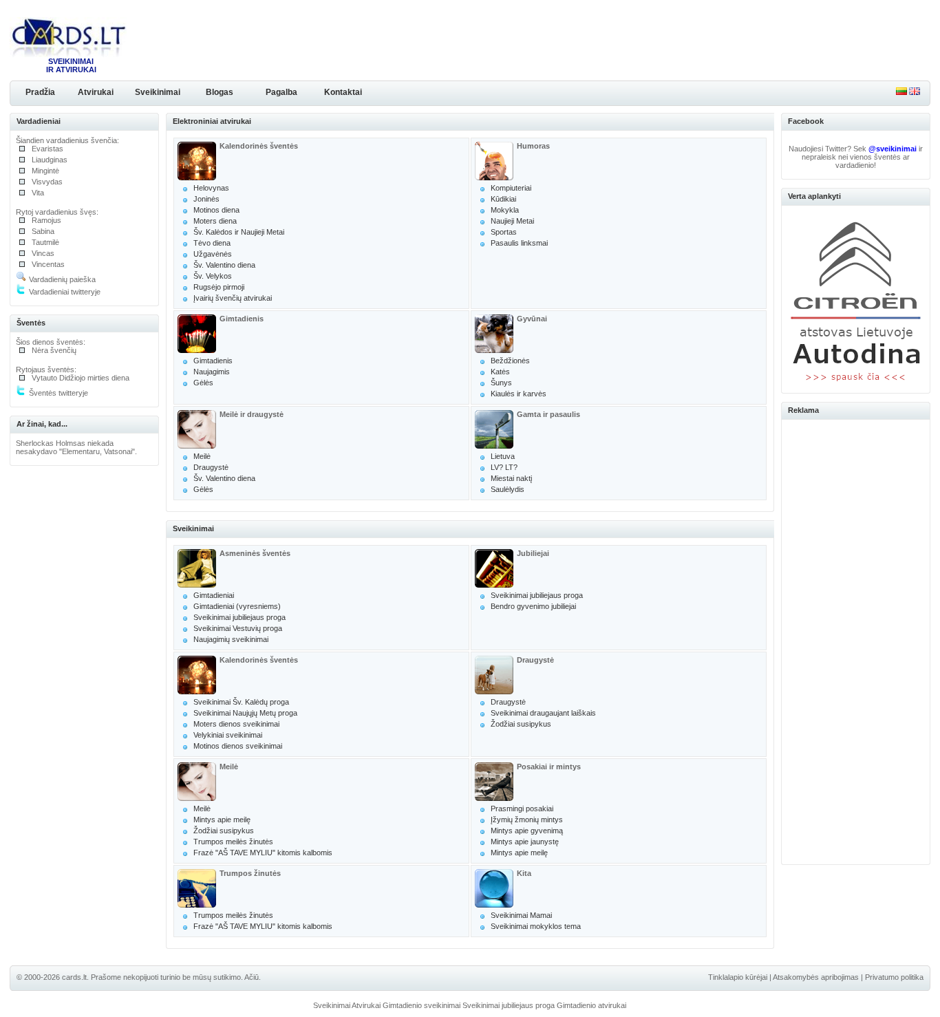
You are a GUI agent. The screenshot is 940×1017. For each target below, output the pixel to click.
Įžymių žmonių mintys (527, 819)
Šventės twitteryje (57, 393)
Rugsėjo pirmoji (218, 287)
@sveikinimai (892, 148)
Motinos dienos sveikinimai (237, 746)
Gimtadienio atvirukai (591, 1005)
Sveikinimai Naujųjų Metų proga (245, 713)
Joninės (206, 199)
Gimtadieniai (213, 595)
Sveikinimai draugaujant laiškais (543, 713)
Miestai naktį (511, 478)
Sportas (504, 232)
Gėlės (203, 382)
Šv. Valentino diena (224, 265)
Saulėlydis (507, 489)
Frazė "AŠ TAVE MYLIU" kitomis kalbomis (262, 852)
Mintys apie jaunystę (525, 841)
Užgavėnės (212, 254)
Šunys (501, 382)
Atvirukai (96, 92)
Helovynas (211, 188)
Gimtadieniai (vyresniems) (237, 606)
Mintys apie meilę (221, 819)
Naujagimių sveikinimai (230, 639)
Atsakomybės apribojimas (816, 977)
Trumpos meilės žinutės (233, 841)
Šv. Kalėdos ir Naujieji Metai (238, 232)
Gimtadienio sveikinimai (421, 1005)
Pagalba (281, 92)
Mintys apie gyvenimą (527, 830)
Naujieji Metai (512, 221)
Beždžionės (510, 360)
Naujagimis (211, 371)
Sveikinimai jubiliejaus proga (239, 617)
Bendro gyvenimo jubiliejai (533, 606)
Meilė (202, 456)
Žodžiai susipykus (521, 724)
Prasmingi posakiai (522, 808)
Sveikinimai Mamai (521, 915)
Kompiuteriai (511, 188)
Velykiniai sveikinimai (227, 735)
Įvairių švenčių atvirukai (232, 298)
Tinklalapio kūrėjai (737, 977)
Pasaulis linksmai (519, 243)
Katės (500, 371)
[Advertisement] (856, 639)
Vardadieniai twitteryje (63, 292)
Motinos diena (216, 210)
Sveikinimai (157, 92)
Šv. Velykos (212, 276)
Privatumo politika (894, 977)
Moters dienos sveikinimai (236, 724)
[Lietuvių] (901, 92)
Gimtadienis (213, 360)
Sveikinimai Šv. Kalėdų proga (241, 702)
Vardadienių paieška (61, 279)
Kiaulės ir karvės (518, 393)
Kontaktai (343, 92)
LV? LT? (504, 467)
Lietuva (503, 456)
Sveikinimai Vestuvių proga (237, 628)
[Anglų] (914, 92)
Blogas (219, 92)
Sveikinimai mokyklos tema (536, 926)
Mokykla (505, 210)
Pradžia (40, 92)
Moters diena (215, 221)
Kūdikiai (503, 199)
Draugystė (210, 467)
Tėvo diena (212, 243)
